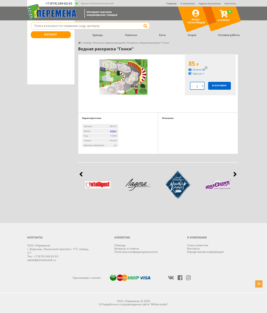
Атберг (113, 131)
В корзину (219, 86)
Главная (171, 3)
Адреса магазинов (210, 3)
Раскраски (132, 42)
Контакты (230, 3)
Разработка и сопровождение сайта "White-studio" (135, 304)
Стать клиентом (197, 245)
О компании (187, 3)
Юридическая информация (205, 252)
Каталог (50, 34)
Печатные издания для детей (109, 42)
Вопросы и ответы (126, 248)
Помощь (120, 245)
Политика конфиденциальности (136, 252)
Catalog (87, 42)
